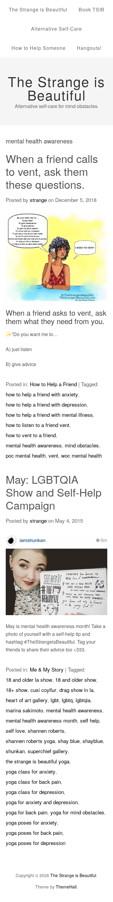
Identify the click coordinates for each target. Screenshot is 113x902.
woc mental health (81, 455)
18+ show (16, 689)
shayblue (93, 740)
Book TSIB (92, 9)
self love (15, 730)
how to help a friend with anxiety (42, 394)
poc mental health (26, 455)
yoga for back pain (26, 812)
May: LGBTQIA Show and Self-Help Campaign (54, 492)
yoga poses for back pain (34, 832)
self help (89, 720)
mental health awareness (34, 445)
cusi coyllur (43, 689)
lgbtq (67, 700)
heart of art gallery (27, 700)
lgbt (55, 700)
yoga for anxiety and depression (42, 802)
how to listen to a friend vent (37, 424)
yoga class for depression (35, 791)
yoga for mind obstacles (77, 812)
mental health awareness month (41, 720)
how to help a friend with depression (46, 404)
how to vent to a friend (31, 435)
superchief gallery (48, 751)
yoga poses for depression (35, 842)
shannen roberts (46, 730)
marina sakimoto (24, 710)
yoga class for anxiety (30, 771)
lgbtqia (83, 700)
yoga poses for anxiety (31, 822)
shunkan (15, 751)
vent (53, 455)
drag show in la (76, 689)
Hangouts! (89, 47)
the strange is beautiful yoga (37, 761)
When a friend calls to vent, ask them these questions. (52, 171)
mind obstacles (82, 445)
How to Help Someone (38, 47)
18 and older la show (29, 679)
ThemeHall (66, 887)
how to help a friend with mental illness (49, 414)
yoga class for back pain (33, 781)
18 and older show (75, 679)
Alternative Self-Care (56, 28)
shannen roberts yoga (30, 740)
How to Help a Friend (53, 384)
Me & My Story (47, 669)
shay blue (69, 740)
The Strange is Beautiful (38, 9)
